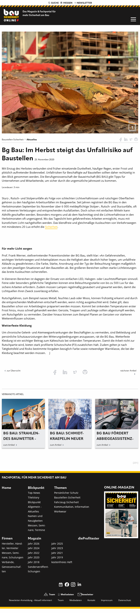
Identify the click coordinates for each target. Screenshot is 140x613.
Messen (67, 3)
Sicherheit (51, 227)
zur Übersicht (13, 370)
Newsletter (84, 3)
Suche (55, 3)
